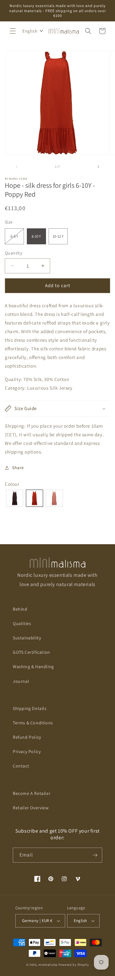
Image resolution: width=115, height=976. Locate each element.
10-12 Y (58, 236)
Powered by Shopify (73, 965)
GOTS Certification (31, 652)
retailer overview (31, 808)
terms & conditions (33, 723)
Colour (12, 484)
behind (20, 609)
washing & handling (33, 666)
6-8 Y (17, 238)
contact (21, 766)
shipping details (30, 708)
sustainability (27, 638)
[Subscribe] (95, 855)
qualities (22, 623)
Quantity (13, 253)
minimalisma (47, 965)
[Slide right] (98, 167)
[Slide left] (17, 167)
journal (21, 681)
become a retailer (31, 793)
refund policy (27, 737)
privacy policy (27, 751)
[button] (13, 31)
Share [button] (18, 467)
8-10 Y (36, 236)
